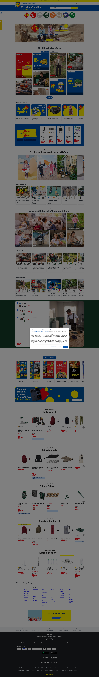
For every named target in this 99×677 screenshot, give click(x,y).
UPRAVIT (59, 346)
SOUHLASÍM (66, 346)
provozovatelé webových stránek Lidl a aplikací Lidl (41, 331)
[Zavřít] (67, 330)
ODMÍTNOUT (53, 346)
